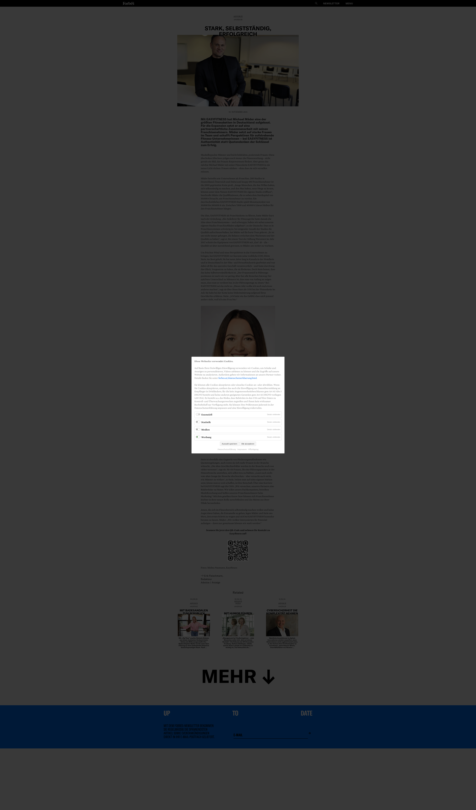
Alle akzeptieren (247, 444)
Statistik (206, 422)
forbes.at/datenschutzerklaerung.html (237, 377)
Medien (205, 429)
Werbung (206, 437)
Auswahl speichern (229, 444)
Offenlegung (253, 449)
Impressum (242, 449)
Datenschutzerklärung (227, 449)
